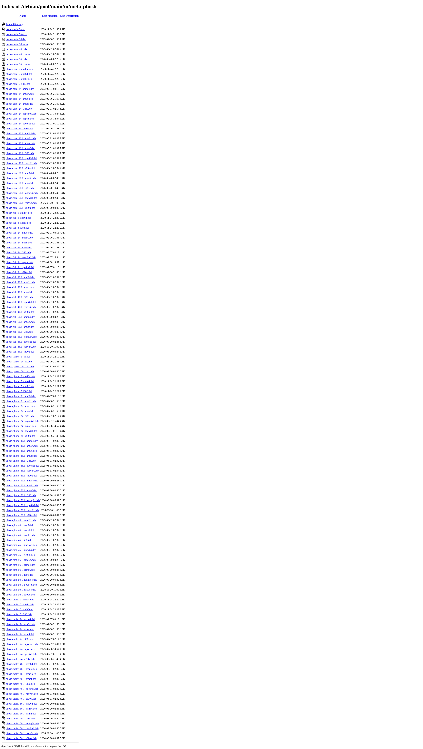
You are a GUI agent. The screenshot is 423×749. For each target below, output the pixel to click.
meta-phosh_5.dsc (15, 29)
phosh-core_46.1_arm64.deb (21, 138)
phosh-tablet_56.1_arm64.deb (21, 708)
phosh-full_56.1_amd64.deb (20, 316)
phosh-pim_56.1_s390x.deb (20, 594)
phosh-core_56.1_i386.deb (20, 188)
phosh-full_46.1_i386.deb (19, 297)
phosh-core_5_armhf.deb (19, 79)
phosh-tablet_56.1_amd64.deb (21, 703)
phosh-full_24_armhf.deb (19, 247)
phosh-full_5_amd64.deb (19, 212)
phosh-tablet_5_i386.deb (19, 614)
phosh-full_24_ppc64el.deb (20, 267)
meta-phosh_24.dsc (16, 39)
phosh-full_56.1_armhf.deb (20, 326)
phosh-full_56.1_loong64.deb (21, 336)
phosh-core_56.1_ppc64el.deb (21, 198)
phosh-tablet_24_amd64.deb (20, 619)
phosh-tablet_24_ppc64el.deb (21, 654)
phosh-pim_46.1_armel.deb (20, 530)
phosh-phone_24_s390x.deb (20, 435)
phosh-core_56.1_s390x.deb (20, 207)
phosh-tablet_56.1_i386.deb (20, 718)
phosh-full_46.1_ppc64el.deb (21, 302)
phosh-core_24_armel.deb (19, 98)
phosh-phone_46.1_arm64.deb (22, 445)
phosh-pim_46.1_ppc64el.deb (21, 545)
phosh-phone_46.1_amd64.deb (22, 440)
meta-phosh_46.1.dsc (17, 49)
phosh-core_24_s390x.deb (19, 128)
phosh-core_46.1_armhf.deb (20, 148)
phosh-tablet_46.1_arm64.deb (21, 669)
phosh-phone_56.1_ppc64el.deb (22, 505)
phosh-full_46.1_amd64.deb (20, 277)
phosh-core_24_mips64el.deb (21, 113)
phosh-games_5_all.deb (18, 356)
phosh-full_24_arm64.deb (19, 237)
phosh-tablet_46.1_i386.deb (20, 683)
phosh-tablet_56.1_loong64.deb (22, 723)
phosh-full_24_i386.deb (18, 252)
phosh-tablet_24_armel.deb (20, 629)
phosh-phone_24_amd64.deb (21, 396)
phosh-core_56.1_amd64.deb (21, 173)
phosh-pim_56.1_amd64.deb (21, 559)
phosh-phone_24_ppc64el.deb (21, 431)
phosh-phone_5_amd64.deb (20, 376)
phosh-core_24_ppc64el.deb (20, 123)
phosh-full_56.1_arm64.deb (20, 321)
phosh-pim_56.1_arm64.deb (20, 564)
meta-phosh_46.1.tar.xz (18, 54)
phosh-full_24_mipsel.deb (19, 262)
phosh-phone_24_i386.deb (20, 416)
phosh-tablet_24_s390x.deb (20, 659)
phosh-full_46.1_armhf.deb (20, 292)
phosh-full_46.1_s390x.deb (20, 312)
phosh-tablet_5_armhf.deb (19, 609)
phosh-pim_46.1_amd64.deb (21, 520)
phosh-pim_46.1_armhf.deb (20, 535)
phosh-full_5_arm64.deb (18, 217)
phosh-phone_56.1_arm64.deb (22, 485)
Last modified (50, 15)
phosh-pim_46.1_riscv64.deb (21, 550)
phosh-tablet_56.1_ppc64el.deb (22, 728)
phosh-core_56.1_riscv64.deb (21, 202)
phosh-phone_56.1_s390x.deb (21, 515)
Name (22, 15)
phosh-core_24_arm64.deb (20, 93)
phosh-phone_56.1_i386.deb (21, 495)
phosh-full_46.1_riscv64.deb (21, 307)
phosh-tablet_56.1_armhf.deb (21, 713)
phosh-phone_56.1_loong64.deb (23, 500)
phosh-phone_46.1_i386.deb (21, 460)
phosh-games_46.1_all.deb (20, 366)
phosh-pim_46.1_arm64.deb (20, 525)
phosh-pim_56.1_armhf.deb (20, 569)
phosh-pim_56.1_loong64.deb (21, 579)
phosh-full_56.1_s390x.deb (20, 351)
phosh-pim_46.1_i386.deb (19, 540)
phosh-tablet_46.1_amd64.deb (21, 664)
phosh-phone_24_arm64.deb (21, 401)
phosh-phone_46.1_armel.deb (21, 450)
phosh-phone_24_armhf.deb (20, 411)
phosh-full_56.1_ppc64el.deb (21, 341)
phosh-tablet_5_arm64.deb (20, 604)
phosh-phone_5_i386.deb (19, 391)
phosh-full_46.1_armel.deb (20, 287)
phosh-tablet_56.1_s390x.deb (21, 738)
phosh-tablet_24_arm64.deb (20, 624)
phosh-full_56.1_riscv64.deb (21, 346)
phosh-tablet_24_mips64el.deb (22, 644)
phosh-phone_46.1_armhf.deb (21, 455)
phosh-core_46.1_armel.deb (20, 143)
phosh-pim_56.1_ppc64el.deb (21, 584)
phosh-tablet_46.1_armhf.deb (21, 678)
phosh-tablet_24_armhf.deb (20, 634)
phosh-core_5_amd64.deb (19, 69)
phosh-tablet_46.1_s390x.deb (21, 698)
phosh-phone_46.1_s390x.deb (21, 475)
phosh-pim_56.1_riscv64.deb (21, 589)
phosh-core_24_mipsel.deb (20, 118)
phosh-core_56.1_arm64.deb (21, 178)
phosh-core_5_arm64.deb (19, 74)
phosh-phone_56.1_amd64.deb (22, 480)
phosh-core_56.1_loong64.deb (22, 193)
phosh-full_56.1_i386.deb (19, 331)
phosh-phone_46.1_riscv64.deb (22, 470)
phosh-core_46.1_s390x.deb (20, 168)
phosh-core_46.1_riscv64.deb (21, 163)
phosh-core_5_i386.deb (18, 83)
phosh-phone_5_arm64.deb (20, 381)
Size (62, 15)
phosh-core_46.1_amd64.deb (21, 133)
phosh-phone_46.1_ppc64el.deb (22, 465)
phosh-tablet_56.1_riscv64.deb (22, 733)
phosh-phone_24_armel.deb (20, 406)
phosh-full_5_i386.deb (17, 227)
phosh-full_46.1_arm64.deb (20, 282)
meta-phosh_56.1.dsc (17, 59)
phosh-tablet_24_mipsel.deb (20, 649)
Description (72, 15)
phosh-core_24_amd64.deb (20, 88)
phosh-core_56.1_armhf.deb (20, 183)
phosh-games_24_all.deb (19, 361)
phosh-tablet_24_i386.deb (19, 639)
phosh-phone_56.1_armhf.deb (21, 490)
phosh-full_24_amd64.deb (19, 232)
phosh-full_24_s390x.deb (19, 272)
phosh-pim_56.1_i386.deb (19, 574)
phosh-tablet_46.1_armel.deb (21, 673)
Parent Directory (14, 24)
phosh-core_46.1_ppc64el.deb (21, 158)
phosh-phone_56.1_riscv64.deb (22, 510)
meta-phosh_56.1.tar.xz (18, 64)
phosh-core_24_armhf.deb (19, 103)
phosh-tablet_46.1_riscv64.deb (22, 693)
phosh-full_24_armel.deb (19, 242)
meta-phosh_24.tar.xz (17, 44)
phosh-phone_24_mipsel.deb (21, 426)
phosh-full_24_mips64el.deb (21, 257)
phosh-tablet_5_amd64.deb (20, 599)
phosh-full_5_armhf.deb (18, 222)
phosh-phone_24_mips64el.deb (22, 421)
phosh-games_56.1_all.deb (20, 371)
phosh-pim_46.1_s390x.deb (20, 554)
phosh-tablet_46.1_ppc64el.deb (22, 688)
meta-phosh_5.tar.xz (16, 34)
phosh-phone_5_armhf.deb (20, 386)
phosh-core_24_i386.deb (19, 108)
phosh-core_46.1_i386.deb (20, 153)
